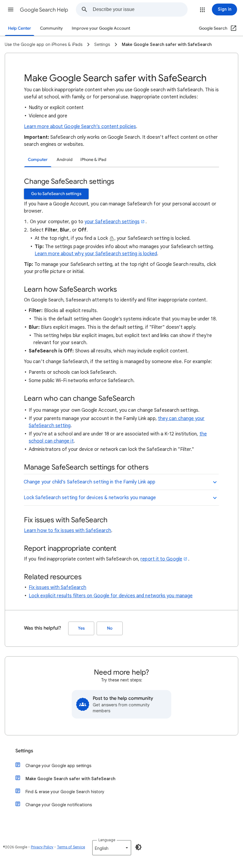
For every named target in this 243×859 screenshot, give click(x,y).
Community (51, 28)
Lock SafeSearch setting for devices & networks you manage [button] (90, 498)
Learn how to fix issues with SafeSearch (67, 531)
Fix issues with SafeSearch (57, 587)
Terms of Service (71, 847)
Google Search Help (44, 10)
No (109, 628)
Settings (24, 751)
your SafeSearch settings (112, 222)
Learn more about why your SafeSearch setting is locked (96, 254)
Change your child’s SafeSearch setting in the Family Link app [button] (89, 482)
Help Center (19, 28)
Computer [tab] (38, 159)
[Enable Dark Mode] (138, 847)
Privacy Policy (42, 847)
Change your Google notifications (58, 804)
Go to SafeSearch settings (56, 193)
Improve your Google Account (101, 28)
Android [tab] (65, 159)
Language (106, 840)
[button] (11, 9)
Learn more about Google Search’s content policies (80, 127)
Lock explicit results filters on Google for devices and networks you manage (111, 596)
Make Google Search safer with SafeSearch (70, 778)
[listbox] (111, 847)
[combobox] (140, 9)
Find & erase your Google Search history (64, 791)
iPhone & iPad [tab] (93, 159)
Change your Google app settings (58, 765)
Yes (81, 628)
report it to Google (161, 559)
